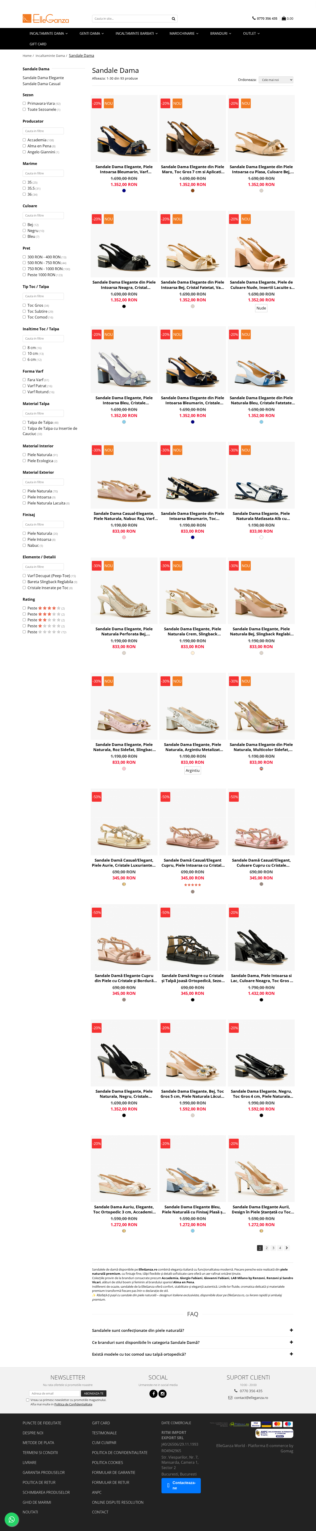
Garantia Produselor (44, 1472)
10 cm (33, 353)
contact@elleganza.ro (250, 1397)
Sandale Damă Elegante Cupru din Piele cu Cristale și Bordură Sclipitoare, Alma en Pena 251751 (124, 978)
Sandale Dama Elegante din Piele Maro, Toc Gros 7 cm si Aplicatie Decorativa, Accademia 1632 (192, 169)
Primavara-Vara (41, 103)
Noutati (30, 1512)
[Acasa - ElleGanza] (46, 18)
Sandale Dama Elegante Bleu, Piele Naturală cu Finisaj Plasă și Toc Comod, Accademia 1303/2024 (192, 1209)
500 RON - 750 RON (44, 262)
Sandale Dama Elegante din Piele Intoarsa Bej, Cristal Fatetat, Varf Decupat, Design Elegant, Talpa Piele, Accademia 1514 (192, 285)
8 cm (32, 347)
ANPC (97, 1492)
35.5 (31, 188)
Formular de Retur (110, 1482)
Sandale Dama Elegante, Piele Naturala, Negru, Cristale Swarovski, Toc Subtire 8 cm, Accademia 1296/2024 (124, 1094)
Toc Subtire (37, 311)
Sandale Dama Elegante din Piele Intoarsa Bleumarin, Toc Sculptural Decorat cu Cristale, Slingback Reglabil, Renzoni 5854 (192, 516)
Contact (100, 1512)
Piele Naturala (40, 454)
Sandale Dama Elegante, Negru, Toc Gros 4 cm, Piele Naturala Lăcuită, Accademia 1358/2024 (261, 1094)
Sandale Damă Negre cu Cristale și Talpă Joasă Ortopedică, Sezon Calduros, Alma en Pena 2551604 (192, 978)
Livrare (30, 1462)
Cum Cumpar (104, 1442)
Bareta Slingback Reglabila (50, 581)
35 (30, 182)
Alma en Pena (39, 145)
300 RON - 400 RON (44, 257)
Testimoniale (104, 1432)
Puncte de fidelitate (42, 1423)
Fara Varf (35, 379)
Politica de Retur (39, 1482)
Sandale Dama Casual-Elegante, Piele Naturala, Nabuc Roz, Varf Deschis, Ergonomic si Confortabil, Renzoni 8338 (124, 516)
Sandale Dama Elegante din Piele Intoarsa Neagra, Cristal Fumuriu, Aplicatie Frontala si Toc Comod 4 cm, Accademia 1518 (124, 285)
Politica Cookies (107, 1462)
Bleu (31, 236)
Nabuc (33, 545)
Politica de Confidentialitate (73, 1404)
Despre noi (33, 1432)
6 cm (32, 359)
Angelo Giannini (41, 152)
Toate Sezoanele (42, 109)
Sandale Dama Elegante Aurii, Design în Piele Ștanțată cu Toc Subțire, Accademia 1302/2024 (261, 1209)
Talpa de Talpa (40, 422)
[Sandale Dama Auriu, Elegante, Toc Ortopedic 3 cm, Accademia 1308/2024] (124, 1168)
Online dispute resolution (118, 1502)
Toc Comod (37, 317)
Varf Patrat (37, 385)
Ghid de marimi (37, 1502)
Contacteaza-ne (184, 1485)
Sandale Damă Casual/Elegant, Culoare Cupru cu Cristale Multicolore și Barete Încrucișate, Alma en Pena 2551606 (261, 863)
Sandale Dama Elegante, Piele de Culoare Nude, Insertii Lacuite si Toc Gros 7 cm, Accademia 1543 (261, 285)
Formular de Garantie (113, 1472)
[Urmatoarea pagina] (287, 1248)
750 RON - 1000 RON (45, 268)
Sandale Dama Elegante (43, 77)
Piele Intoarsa (39, 497)
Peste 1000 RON (41, 274)
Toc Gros (35, 305)
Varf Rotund (38, 391)
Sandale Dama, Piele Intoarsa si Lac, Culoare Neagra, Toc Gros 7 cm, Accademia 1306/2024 (261, 978)
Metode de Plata (38, 1442)
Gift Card (101, 1423)
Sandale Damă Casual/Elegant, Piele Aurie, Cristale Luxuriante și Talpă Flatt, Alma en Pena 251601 (124, 863)
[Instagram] (162, 1394)
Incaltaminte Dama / (52, 55)
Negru (33, 230)
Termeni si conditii (40, 1452)
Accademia (37, 139)
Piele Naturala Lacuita (46, 503)
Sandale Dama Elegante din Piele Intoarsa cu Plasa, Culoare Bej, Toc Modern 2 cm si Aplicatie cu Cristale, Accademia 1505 (261, 169)
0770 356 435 (251, 1391)
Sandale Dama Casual (41, 83)
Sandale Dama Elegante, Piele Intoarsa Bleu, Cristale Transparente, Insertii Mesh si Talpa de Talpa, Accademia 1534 (124, 400)
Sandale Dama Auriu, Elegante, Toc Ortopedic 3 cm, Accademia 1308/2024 (124, 1209)
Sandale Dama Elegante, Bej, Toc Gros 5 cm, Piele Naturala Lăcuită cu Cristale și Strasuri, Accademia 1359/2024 (193, 1094)
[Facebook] (153, 1394)
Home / (29, 55)
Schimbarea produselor (46, 1492)
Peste (33, 608)
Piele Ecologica (40, 460)
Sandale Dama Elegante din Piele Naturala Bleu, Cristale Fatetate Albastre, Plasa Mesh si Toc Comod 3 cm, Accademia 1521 (261, 400)
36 (30, 194)
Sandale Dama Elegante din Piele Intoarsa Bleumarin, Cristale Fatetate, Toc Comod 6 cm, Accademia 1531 (192, 400)
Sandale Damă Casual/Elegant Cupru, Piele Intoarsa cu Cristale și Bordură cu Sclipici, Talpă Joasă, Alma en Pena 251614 (192, 863)
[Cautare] (173, 18)
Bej (30, 224)
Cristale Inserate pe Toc (48, 587)
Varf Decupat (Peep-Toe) (49, 575)
